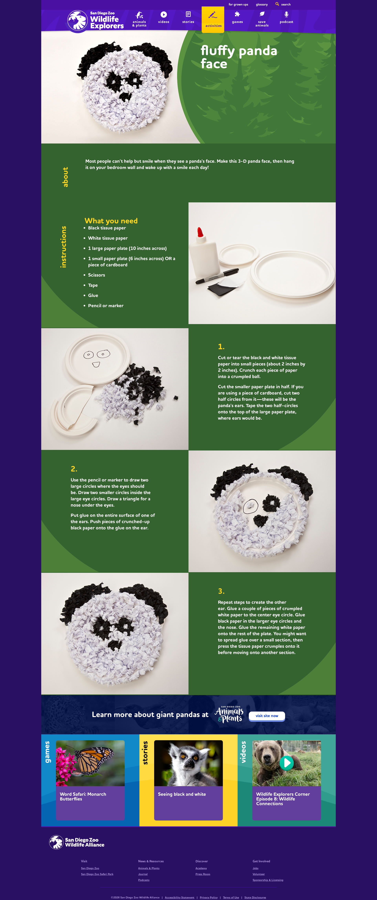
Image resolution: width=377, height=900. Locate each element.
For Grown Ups (238, 4)
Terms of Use (231, 898)
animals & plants (139, 23)
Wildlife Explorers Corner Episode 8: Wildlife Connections (283, 799)
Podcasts (143, 880)
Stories (188, 21)
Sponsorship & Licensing (268, 880)
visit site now (267, 716)
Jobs (255, 868)
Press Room (203, 874)
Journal (143, 874)
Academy (201, 868)
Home (76, 16)
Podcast (286, 21)
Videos (163, 21)
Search (286, 4)
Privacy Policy (209, 898)
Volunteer (259, 874)
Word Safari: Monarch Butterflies (83, 796)
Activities (214, 25)
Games (237, 21)
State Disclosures (255, 898)
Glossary (262, 4)
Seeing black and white (182, 794)
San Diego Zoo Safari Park (97, 874)
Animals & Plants (148, 868)
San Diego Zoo (90, 868)
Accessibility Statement (179, 898)
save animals (262, 23)
